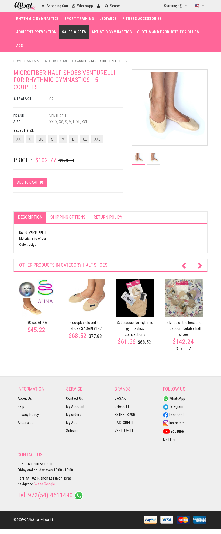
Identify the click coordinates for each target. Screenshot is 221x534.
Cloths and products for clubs (168, 32)
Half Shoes (61, 61)
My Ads (71, 422)
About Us (25, 398)
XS (41, 139)
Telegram (175, 406)
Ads (19, 45)
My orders (73, 414)
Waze (38, 484)
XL (85, 139)
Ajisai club (25, 422)
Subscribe (73, 431)
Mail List (169, 440)
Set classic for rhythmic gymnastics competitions (135, 328)
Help (21, 406)
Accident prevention (36, 32)
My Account (75, 406)
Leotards (108, 18)
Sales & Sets (74, 32)
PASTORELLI (124, 422)
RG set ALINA (37, 322)
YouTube (177, 431)
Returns (23, 431)
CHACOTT (122, 406)
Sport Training (79, 18)
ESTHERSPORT (126, 414)
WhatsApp (176, 398)
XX (18, 139)
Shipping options (67, 217)
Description (30, 217)
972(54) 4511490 (50, 495)
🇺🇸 (197, 6)
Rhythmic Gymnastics (37, 18)
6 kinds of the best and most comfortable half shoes (184, 328)
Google (49, 484)
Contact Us (74, 398)
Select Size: (24, 130)
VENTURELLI (124, 431)
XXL (97, 139)
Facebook (176, 415)
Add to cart (28, 182)
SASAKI (120, 398)
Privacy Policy (28, 414)
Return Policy (108, 217)
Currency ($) (173, 6)
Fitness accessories (142, 18)
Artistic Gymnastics (112, 32)
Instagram (176, 423)
